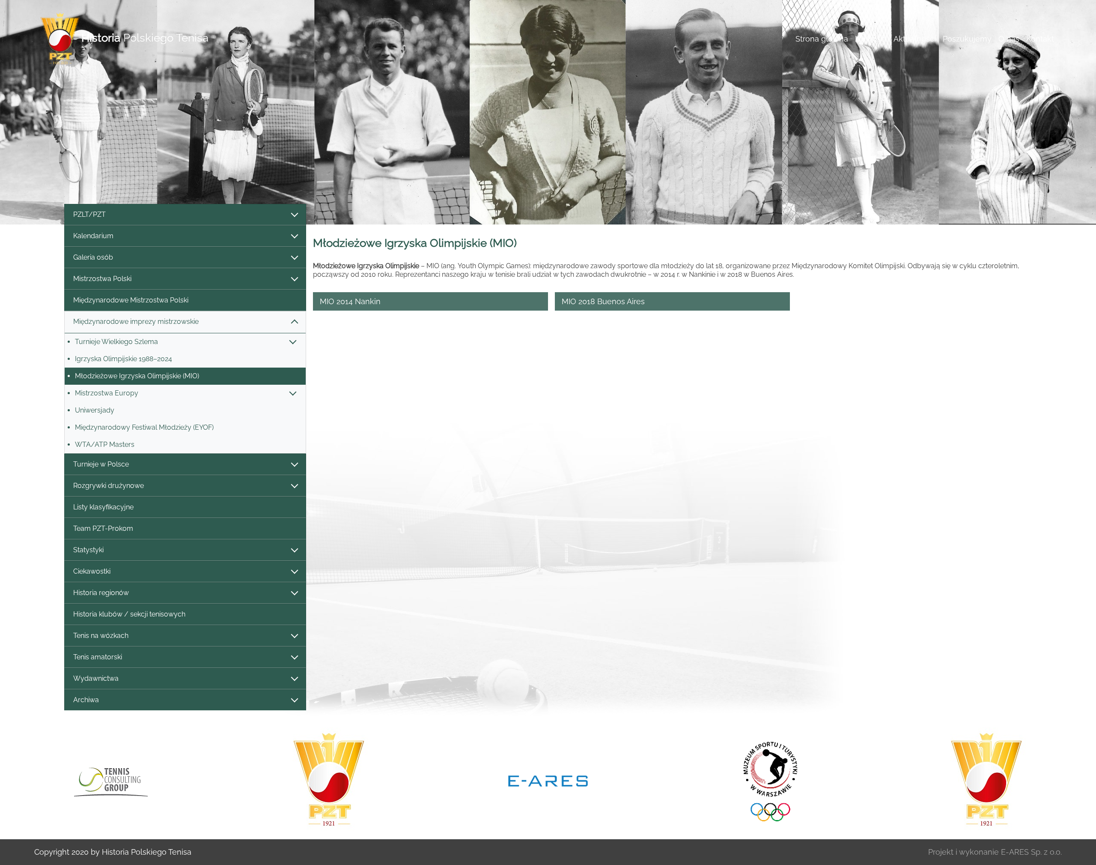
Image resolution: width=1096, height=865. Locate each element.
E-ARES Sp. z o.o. (1031, 851)
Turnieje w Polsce (101, 464)
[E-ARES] (548, 780)
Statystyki (88, 550)
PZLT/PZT (89, 214)
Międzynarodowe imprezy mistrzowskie (136, 321)
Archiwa (86, 700)
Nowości (871, 38)
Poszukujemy (967, 38)
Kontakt (1040, 38)
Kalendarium (93, 236)
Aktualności (914, 38)
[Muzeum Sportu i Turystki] (767, 780)
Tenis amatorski (97, 657)
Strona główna (821, 38)
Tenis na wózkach (100, 636)
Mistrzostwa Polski (102, 279)
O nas (1008, 38)
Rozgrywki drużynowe (108, 486)
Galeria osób (93, 257)
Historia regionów (101, 593)
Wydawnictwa (96, 678)
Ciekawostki (91, 571)
